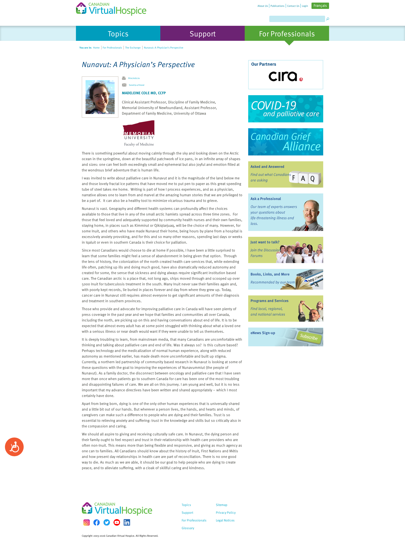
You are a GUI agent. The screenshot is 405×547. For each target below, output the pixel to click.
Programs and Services (270, 300)
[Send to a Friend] (125, 85)
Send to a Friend (136, 85)
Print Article (134, 78)
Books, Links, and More (270, 274)
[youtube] (116, 522)
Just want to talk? (265, 242)
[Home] (114, 8)
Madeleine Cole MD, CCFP (144, 93)
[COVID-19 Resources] (285, 108)
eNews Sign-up (263, 333)
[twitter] (106, 522)
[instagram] (86, 522)
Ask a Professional (266, 198)
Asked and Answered (267, 166)
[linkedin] (127, 522)
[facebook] (96, 522)
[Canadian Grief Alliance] (285, 141)
